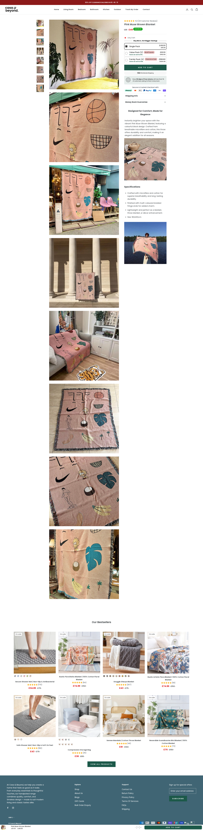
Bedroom (82, 9)
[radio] (15, 676)
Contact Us (127, 789)
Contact (146, 9)
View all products (101, 764)
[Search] (192, 9)
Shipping (126, 809)
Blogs (77, 797)
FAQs (124, 805)
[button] (145, 46)
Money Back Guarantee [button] (136, 102)
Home (56, 9)
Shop (77, 789)
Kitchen (106, 9)
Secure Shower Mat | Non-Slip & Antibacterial (34, 681)
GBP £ (10, 817)
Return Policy (128, 793)
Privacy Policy (128, 797)
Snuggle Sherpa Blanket (124, 681)
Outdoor (117, 9)
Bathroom (94, 9)
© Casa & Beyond (14, 823)
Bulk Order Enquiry (83, 805)
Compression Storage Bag (79, 750)
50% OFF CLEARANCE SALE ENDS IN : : (101, 2)
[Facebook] (8, 807)
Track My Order (131, 9)
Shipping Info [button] (131, 96)
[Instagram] (13, 807)
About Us (79, 793)
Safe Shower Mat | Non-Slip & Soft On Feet (34, 745)
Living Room (68, 9)
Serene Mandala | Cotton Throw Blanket (124, 740)
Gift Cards (79, 801)
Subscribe (178, 798)
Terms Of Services (130, 801)
